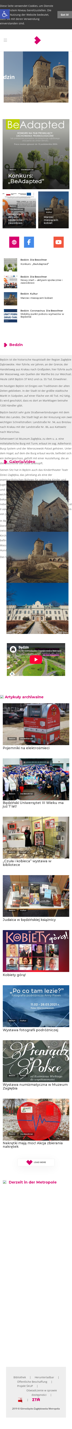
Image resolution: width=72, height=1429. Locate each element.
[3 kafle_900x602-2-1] (37, 1218)
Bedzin (13, 170)
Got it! (65, 14)
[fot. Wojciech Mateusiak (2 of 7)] (37, 506)
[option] (36, 173)
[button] (5, 14)
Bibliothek (19, 1377)
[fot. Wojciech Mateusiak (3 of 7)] (37, 557)
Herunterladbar (44, 1377)
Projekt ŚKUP (25, 1386)
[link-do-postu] (36, 154)
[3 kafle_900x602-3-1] (37, 1271)
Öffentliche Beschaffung (32, 1381)
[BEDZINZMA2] (37, 608)
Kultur (49, 212)
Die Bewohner (27, 170)
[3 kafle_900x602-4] (37, 1324)
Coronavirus (37, 310)
